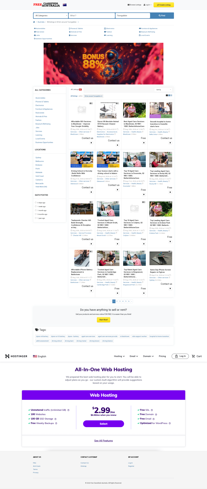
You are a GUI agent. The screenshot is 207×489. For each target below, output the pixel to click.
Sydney (38, 158)
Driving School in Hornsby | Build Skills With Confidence (81, 173)
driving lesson (94, 341)
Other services (84, 132)
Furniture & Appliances (149, 28)
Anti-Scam (36, 466)
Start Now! (103, 320)
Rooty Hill (153, 184)
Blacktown (74, 134)
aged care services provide (107, 336)
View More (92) (41, 187)
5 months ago (42, 214)
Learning (109, 35)
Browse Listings (135, 5)
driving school (57, 341)
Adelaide (39, 172)
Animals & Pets (76, 32)
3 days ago (41, 203)
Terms (35, 469)
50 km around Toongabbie (93, 96)
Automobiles (40, 28)
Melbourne (40, 161)
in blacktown (124, 336)
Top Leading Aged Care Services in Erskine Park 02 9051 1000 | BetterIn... (160, 222)
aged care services (88, 336)
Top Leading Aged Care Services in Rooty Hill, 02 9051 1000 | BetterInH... (160, 173)
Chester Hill (77, 235)
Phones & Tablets (76, 28)
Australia (41, 22)
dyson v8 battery (42, 336)
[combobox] (51, 15)
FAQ (34, 463)
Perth (38, 169)
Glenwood (74, 184)
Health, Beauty (136, 132)
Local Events (145, 35)
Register (131, 466)
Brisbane (39, 165)
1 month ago (41, 210)
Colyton (126, 235)
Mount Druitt (101, 235)
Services (73, 35)
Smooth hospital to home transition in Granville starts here (160, 124)
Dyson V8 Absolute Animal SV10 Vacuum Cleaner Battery (108, 124)
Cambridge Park (103, 285)
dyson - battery (73, 336)
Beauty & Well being (148, 32)
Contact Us (85, 463)
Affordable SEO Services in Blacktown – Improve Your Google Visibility (81, 124)
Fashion (109, 32)
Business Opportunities (43, 39)
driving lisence (107, 341)
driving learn (69, 341)
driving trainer (81, 341)
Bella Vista (153, 134)
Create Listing (164, 5)
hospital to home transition (159, 336)
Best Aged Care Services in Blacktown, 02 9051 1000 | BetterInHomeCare (134, 124)
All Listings (76, 89)
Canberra (39, 180)
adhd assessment (42, 341)
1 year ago (41, 218)
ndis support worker (139, 336)
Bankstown (75, 282)
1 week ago (41, 206)
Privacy (35, 472)
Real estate (40, 32)
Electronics (110, 28)
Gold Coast (40, 176)
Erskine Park (154, 233)
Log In (130, 463)
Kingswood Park (129, 285)
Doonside (126, 186)
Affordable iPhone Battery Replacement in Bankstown (81, 272)
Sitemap (83, 466)
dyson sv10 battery (58, 336)
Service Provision (85, 233)
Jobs (38, 35)
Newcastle (39, 183)
